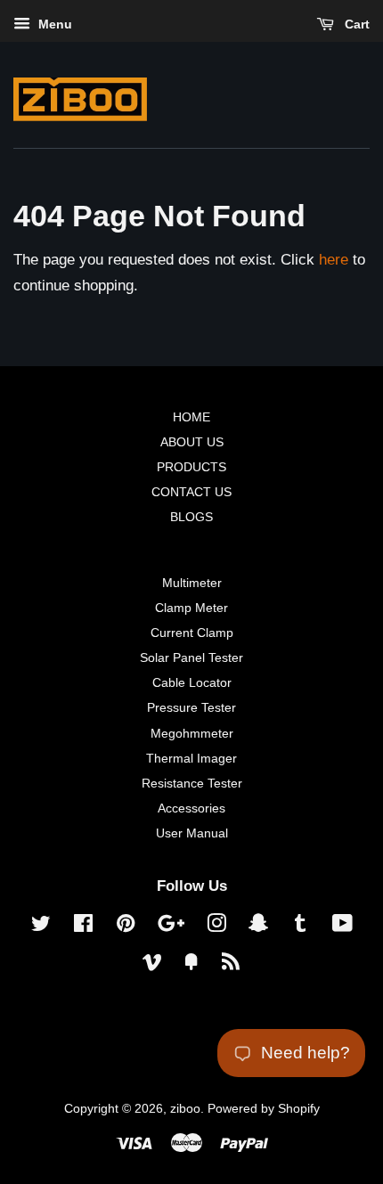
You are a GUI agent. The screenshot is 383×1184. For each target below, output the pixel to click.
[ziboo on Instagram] (216, 926)
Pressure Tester (191, 707)
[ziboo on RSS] (230, 965)
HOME (191, 417)
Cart (355, 24)
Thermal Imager (191, 758)
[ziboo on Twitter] (41, 926)
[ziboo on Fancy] (191, 965)
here (333, 259)
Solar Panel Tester (191, 657)
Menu (53, 24)
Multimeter (192, 583)
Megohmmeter (192, 733)
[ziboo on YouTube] (342, 926)
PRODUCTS (191, 467)
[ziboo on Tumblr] (300, 926)
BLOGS (191, 517)
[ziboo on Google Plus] (171, 926)
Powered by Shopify (264, 1108)
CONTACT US (191, 492)
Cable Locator (192, 682)
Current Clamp (192, 632)
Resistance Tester (192, 783)
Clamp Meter (191, 607)
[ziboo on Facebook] (83, 926)
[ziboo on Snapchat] (258, 926)
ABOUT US (192, 442)
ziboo (185, 1108)
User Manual (192, 833)
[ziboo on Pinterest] (125, 926)
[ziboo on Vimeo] (152, 965)
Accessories (191, 808)
